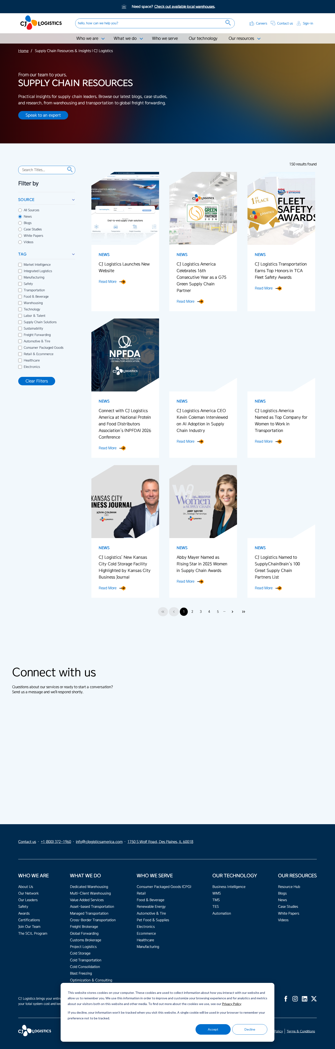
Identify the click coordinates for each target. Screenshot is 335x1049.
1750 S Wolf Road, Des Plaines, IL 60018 (160, 841)
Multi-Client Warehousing (90, 893)
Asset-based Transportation (92, 906)
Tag (22, 254)
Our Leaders (28, 900)
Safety (28, 284)
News (28, 216)
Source (26, 200)
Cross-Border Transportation (93, 920)
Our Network (28, 893)
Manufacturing (34, 277)
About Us (25, 887)
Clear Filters (37, 380)
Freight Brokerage (84, 927)
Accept (213, 1029)
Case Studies (33, 229)
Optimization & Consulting (91, 980)
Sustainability (33, 328)
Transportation (34, 290)
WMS (216, 893)
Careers (261, 23)
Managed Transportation (89, 913)
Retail (141, 893)
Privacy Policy (231, 1004)
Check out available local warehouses (184, 6)
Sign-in (308, 23)
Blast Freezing (81, 973)
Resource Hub (289, 887)
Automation (221, 913)
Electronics (32, 367)
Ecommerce (146, 933)
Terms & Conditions (301, 1031)
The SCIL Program (32, 933)
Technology (32, 309)
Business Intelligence (228, 887)
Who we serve (165, 38)
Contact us (285, 23)
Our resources (241, 38)
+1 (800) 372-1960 (56, 841)
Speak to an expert (43, 115)
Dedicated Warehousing (89, 887)
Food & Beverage (36, 296)
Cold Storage (80, 953)
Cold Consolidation (85, 967)
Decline (250, 1029)
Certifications (29, 920)
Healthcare (32, 360)
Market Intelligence (37, 265)
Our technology (203, 38)
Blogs (27, 223)
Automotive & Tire (37, 341)
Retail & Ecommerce (38, 354)
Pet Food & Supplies (153, 920)
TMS (216, 900)
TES (215, 906)
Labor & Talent (34, 316)
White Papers (33, 236)
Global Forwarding (84, 933)
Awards (24, 913)
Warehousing (33, 303)
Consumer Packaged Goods (43, 348)
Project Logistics (83, 947)
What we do (125, 38)
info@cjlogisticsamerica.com (99, 841)
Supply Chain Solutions (40, 322)
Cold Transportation (85, 960)
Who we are (87, 38)
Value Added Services (87, 900)
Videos (28, 242)
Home (23, 51)
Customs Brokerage (85, 940)
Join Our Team (29, 927)
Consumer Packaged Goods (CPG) (164, 887)
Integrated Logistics (38, 271)
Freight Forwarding (37, 335)
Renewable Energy (151, 906)
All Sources (31, 210)
